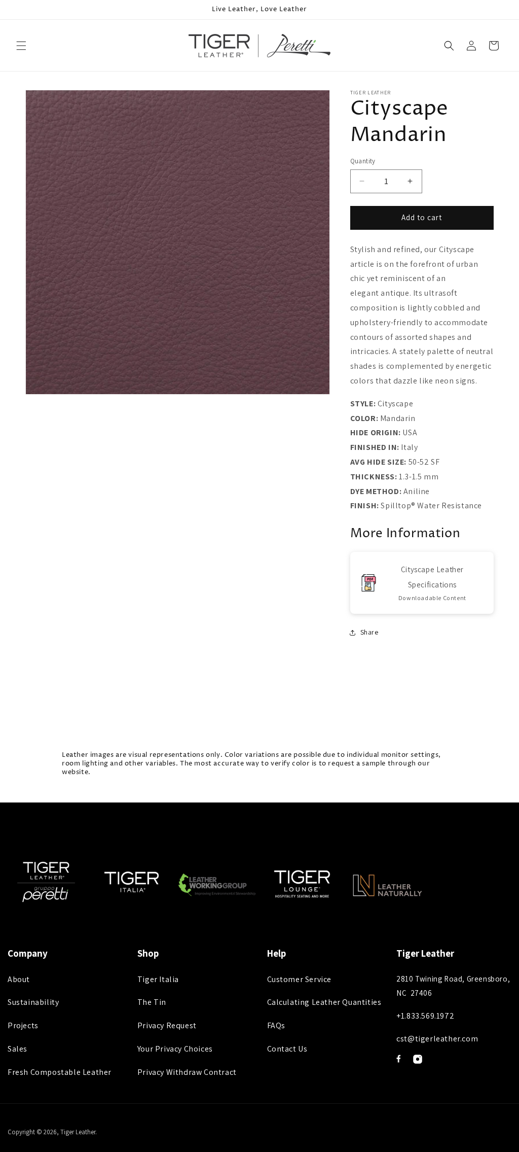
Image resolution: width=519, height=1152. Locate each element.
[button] (21, 45)
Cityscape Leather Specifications (432, 577)
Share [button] (369, 632)
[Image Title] (398, 1059)
